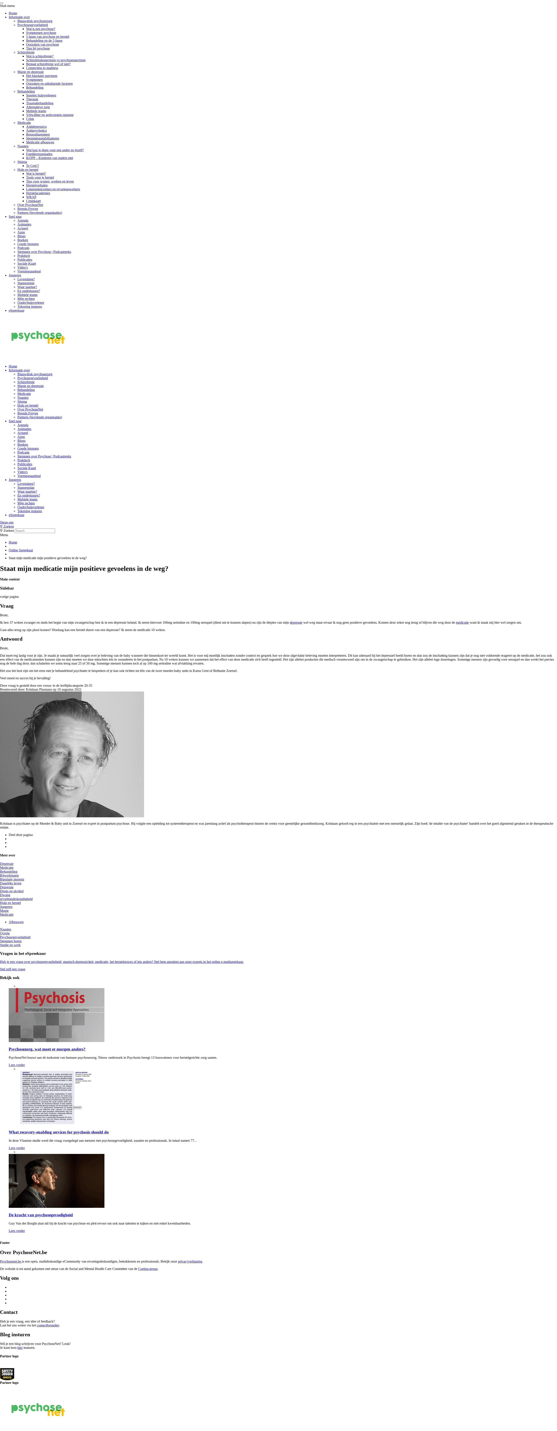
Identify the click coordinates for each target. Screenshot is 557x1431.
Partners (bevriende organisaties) (39, 212)
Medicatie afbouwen (40, 142)
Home (13, 13)
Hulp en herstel (27, 169)
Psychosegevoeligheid (32, 25)
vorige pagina (9, 596)
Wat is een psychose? (40, 29)
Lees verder (17, 1065)
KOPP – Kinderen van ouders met (49, 158)
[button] (278, 522)
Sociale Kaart (26, 263)
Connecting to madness (42, 68)
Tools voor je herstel (40, 177)
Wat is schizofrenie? (40, 56)
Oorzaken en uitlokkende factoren (49, 83)
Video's (22, 472)
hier (20, 1348)
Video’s (22, 267)
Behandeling (35, 87)
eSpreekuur (16, 310)
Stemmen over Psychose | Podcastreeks (44, 252)
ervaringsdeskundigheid (16, 899)
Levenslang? (26, 279)
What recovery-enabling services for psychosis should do (59, 1132)
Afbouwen (16, 922)
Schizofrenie (26, 52)
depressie (296, 622)
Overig (5, 933)
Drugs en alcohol (11, 891)
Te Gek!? (32, 166)
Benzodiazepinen (38, 134)
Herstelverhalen (37, 185)
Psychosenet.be (11, 1261)
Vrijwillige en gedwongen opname (50, 115)
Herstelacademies (38, 193)
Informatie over (19, 17)
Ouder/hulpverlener (30, 302)
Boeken (22, 240)
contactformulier (48, 1325)
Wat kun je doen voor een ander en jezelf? (55, 150)
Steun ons (6, 522)
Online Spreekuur (21, 550)
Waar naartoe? (27, 287)
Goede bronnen (28, 244)
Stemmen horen (11, 941)
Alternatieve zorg (38, 107)
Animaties (24, 224)
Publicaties (24, 259)
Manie (4, 910)
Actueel (22, 228)
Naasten (23, 146)
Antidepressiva (36, 126)
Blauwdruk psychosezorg (34, 21)
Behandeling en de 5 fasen (44, 40)
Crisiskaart (33, 201)
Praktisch (23, 256)
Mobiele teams (36, 111)
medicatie (462, 622)
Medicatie (24, 123)
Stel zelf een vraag (12, 969)
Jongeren (15, 275)
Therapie (32, 99)
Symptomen (34, 79)
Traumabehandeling (39, 103)
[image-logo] (7, 1374)
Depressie (6, 864)
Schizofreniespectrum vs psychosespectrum (56, 60)
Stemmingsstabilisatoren (42, 138)
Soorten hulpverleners (41, 95)
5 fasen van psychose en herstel (47, 36)
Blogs (21, 236)
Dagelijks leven (10, 883)
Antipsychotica (36, 130)
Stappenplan (25, 283)
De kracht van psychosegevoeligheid (41, 1215)
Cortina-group (148, 1269)
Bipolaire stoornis (12, 879)
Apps (21, 232)
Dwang (5, 895)
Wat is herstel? (36, 173)
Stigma (22, 162)
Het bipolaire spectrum (41, 76)
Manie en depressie (30, 72)
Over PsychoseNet (30, 205)
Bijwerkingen (9, 875)
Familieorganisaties (39, 154)
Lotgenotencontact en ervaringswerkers (53, 189)
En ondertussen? (28, 291)
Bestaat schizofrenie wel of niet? (48, 64)
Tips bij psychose (38, 48)
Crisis (30, 119)
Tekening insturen (29, 306)
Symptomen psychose (41, 33)
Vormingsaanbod (29, 271)
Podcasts (23, 248)
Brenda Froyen (27, 209)
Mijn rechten (26, 299)
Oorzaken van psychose (42, 44)
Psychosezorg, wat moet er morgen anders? (47, 1049)
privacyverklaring (190, 1261)
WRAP (31, 197)
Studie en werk (10, 945)
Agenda (22, 220)
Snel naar (15, 216)
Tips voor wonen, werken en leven (50, 181)
